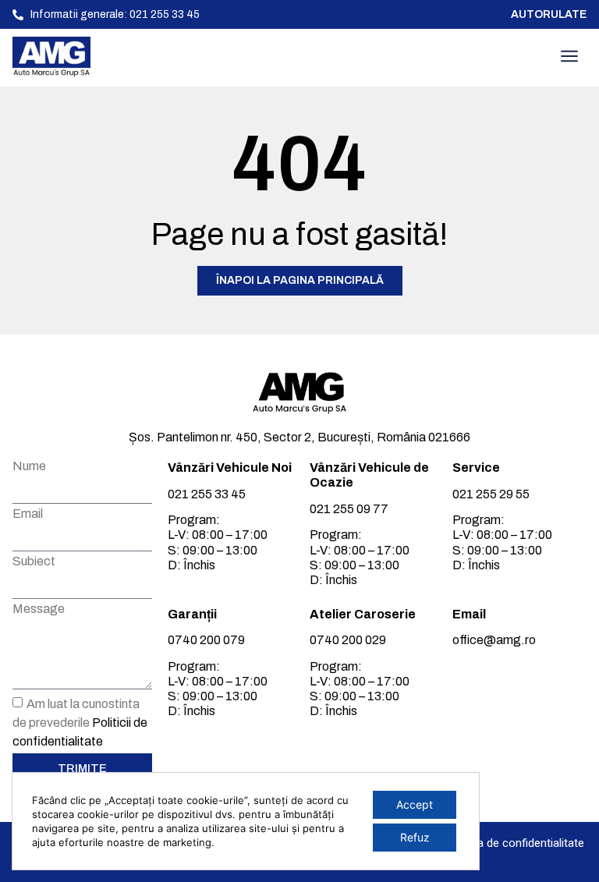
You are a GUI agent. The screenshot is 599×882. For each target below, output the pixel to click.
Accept (414, 804)
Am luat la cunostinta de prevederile (79, 722)
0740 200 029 (348, 639)
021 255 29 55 (491, 494)
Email (27, 514)
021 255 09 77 (349, 508)
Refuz (415, 837)
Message (38, 609)
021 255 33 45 (207, 494)
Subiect (33, 561)
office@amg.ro (494, 639)
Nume (29, 466)
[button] (569, 57)
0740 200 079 (206, 639)
